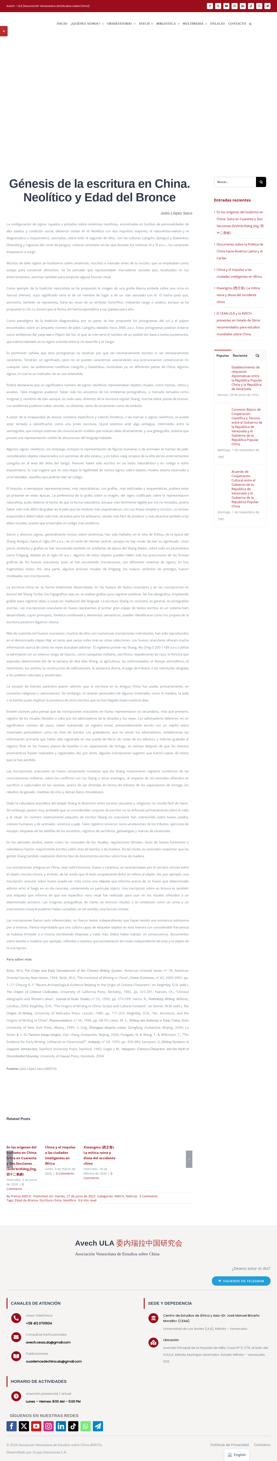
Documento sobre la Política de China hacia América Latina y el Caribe (240, 251)
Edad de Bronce (26, 1200)
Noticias (131, 1196)
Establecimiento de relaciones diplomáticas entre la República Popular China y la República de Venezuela (247, 378)
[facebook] (210, 6)
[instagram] (235, 6)
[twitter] (218, 6)
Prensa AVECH (21, 1196)
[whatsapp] (259, 6)
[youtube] (226, 6)
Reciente (240, 355)
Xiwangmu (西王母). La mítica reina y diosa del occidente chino (93, 1134)
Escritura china (50, 1200)
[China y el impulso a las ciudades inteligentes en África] (61, 1134)
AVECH (119, 1196)
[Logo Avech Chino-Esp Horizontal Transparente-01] (23, 17)
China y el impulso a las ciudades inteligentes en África (55, 1134)
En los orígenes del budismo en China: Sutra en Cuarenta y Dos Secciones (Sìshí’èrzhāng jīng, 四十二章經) (16, 1134)
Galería (29, 1134)
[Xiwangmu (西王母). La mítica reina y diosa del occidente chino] (100, 1134)
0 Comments (65, 1173)
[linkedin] (243, 6)
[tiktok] (251, 6)
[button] (250, 24)
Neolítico (69, 1200)
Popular (222, 355)
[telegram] (267, 6)
